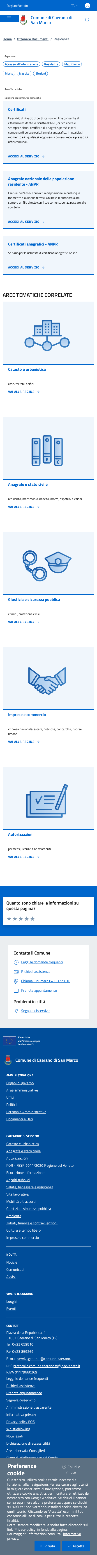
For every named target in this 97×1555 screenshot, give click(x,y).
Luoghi (11, 1301)
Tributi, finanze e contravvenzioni (32, 1223)
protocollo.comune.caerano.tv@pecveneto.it (46, 1366)
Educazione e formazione (25, 1172)
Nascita (24, 73)
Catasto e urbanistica (22, 1143)
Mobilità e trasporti (21, 1201)
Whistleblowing (18, 1429)
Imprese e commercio (22, 1237)
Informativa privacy (21, 1414)
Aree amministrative (22, 1090)
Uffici (10, 1097)
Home (7, 39)
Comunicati (15, 1269)
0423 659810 (22, 1344)
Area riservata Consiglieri (25, 1450)
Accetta (81, 1546)
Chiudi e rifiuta (76, 1469)
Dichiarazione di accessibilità (28, 1443)
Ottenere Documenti (32, 39)
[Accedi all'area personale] (87, 5)
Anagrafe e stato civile (23, 1151)
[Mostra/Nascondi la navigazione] (9, 17)
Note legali (14, 1436)
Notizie (11, 1262)
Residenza (51, 64)
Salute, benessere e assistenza (29, 1187)
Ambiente (13, 1216)
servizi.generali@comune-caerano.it (45, 1358)
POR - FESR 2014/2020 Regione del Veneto (40, 1165)
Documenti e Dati (19, 1119)
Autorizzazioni (17, 1158)
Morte (9, 73)
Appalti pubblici (18, 1179)
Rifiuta (52, 1546)
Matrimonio (72, 64)
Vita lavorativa (17, 1194)
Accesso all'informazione (21, 64)
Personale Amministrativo (26, 1111)
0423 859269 (22, 1351)
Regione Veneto (17, 5)
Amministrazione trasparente (28, 1407)
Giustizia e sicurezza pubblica (28, 1208)
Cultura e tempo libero (23, 1230)
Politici (11, 1104)
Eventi (11, 1308)
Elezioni (40, 73)
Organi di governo (20, 1083)
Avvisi (11, 1276)
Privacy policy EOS (20, 1421)
